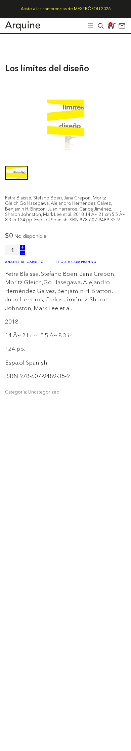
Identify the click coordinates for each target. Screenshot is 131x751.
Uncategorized (43, 392)
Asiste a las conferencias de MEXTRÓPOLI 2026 (66, 9)
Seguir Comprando (76, 262)
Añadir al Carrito (24, 262)
